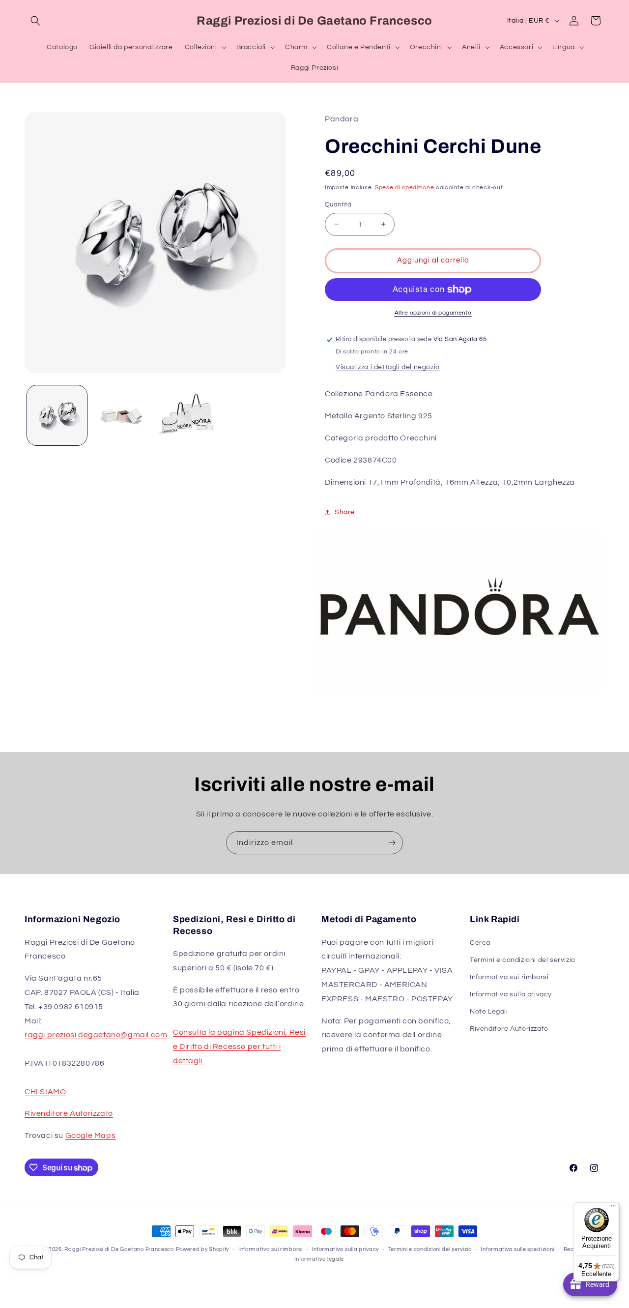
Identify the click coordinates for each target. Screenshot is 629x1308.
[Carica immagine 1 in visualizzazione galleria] (57, 415)
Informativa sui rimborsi (509, 977)
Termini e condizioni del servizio (522, 960)
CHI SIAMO (45, 1092)
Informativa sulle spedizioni (517, 1249)
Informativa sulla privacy (511, 994)
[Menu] (613, 1208)
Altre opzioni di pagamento (433, 313)
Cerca (480, 942)
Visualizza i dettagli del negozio (388, 367)
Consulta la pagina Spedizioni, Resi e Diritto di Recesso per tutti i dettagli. (239, 1046)
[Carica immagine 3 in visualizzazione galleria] (187, 415)
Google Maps (90, 1135)
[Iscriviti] (391, 842)
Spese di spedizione (404, 187)
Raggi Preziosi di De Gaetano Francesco (119, 1249)
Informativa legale (319, 1259)
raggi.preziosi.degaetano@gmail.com (96, 1035)
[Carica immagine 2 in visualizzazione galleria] (122, 415)
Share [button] (345, 512)
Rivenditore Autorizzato (69, 1113)
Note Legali (489, 1011)
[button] (35, 20)
